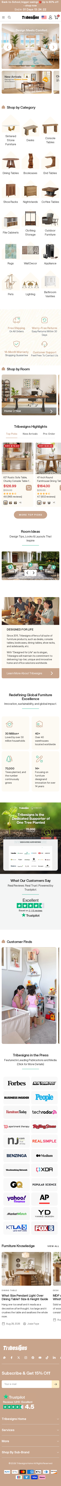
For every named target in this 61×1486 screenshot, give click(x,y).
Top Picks (11, 434)
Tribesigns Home (14, 1418)
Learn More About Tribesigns (24, 673)
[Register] (55, 1384)
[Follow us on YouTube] (40, 1358)
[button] (18, 66)
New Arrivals (30, 434)
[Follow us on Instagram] (25, 1358)
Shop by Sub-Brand (15, 1452)
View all (53, 1246)
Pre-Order (49, 434)
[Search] (9, 17)
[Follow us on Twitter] (18, 1358)
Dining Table (9, 1290)
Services (8, 1429)
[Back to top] (54, 1464)
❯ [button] (53, 46)
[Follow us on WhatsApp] (4, 1358)
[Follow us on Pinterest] (33, 1358)
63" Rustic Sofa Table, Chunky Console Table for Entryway (17, 479)
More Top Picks (30, 515)
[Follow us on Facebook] (11, 1358)
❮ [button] (7, 46)
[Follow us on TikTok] (47, 1358)
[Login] (50, 17)
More (5, 1441)
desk (56, 1290)
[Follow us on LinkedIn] (54, 1358)
